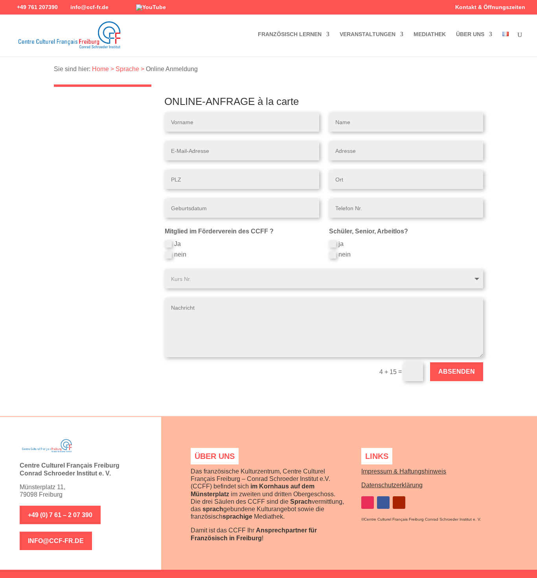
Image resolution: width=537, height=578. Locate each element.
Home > (103, 69)
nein (180, 254)
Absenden (456, 371)
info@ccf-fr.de (56, 541)
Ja (177, 243)
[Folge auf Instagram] (367, 502)
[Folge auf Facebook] (383, 502)
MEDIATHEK (430, 34)
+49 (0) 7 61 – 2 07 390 (60, 515)
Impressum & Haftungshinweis (403, 471)
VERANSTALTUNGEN (367, 34)
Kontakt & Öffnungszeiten (490, 7)
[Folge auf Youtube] (399, 502)
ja (341, 243)
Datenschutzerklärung (392, 485)
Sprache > (130, 69)
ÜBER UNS (470, 34)
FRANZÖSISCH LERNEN (290, 34)
